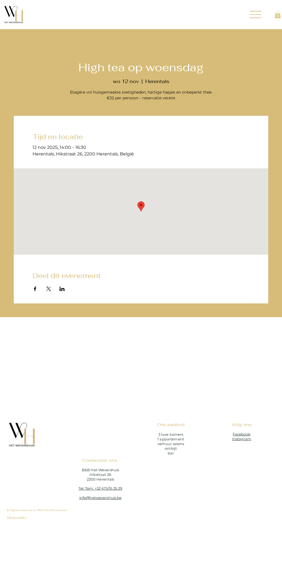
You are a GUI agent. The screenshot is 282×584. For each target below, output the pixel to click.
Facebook (242, 434)
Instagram (241, 439)
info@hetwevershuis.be (100, 497)
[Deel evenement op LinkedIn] (62, 289)
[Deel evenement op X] (48, 289)
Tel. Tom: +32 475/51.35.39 (100, 488)
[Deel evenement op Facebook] (35, 289)
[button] (278, 14)
